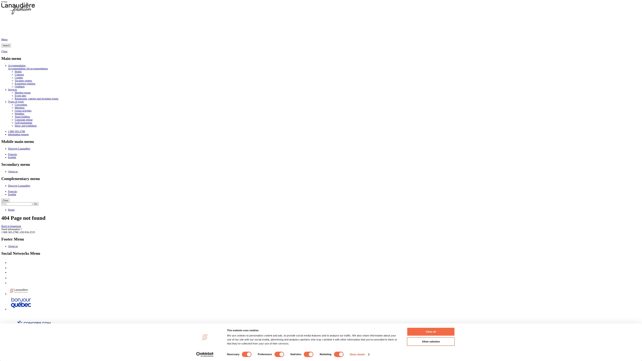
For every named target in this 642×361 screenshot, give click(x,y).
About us (13, 171)
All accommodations (37, 68)
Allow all (431, 331)
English (12, 157)
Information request (18, 134)
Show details (357, 354)
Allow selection (431, 341)
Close (5, 200)
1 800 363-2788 (16, 131)
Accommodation (17, 65)
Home (11, 209)
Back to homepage (11, 226)
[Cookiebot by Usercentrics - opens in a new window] (205, 354)
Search (6, 45)
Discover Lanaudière (19, 148)
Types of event (16, 101)
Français (12, 154)
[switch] (279, 354)
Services (12, 89)
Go (35, 204)
